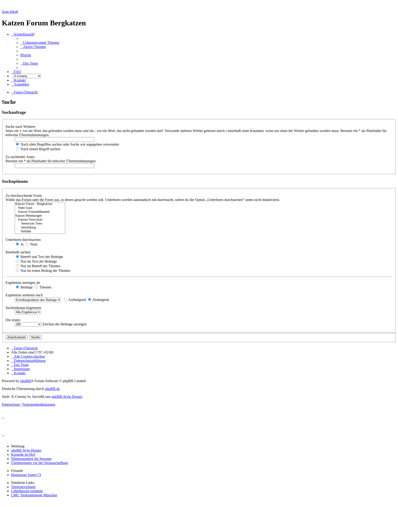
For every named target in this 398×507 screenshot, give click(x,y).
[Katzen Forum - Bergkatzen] (40, 204)
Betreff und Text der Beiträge (41, 257)
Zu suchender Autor (20, 157)
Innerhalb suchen (18, 252)
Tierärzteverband (23, 487)
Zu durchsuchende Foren (24, 196)
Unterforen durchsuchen (24, 240)
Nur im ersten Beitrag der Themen (45, 271)
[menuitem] (39, 43)
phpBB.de (52, 389)
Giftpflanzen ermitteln (27, 491)
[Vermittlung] (40, 228)
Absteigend (100, 300)
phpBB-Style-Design (67, 397)
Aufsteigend (76, 300)
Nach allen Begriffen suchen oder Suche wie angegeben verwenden (69, 144)
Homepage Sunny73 (26, 475)
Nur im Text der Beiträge (38, 261)
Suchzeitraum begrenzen (24, 308)
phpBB (25, 381)
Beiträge (26, 287)
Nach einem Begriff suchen (40, 149)
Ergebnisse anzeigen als (23, 283)
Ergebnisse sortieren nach (25, 295)
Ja (21, 244)
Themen (44, 287)
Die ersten (13, 320)
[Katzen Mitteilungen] (40, 216)
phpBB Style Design (26, 450)
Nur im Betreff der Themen (40, 266)
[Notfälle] (40, 232)
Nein (33, 244)
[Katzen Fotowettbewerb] (40, 212)
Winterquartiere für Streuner (31, 459)
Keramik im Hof (23, 454)
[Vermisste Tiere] (40, 224)
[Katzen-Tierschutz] (40, 220)
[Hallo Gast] (40, 208)
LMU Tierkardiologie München (34, 495)
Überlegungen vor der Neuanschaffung (39, 463)
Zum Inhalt (10, 12)
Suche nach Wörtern (21, 127)
